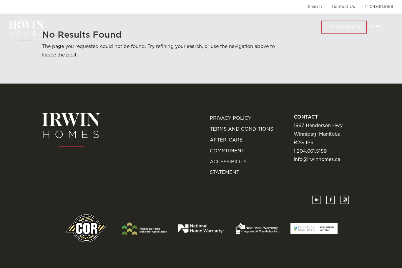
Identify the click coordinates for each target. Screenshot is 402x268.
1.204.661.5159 (379, 7)
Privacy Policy (230, 118)
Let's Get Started (344, 27)
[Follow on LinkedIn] (316, 200)
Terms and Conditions (241, 129)
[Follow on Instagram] (344, 200)
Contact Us (343, 7)
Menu (378, 27)
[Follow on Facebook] (330, 200)
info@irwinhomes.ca (317, 159)
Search (315, 7)
